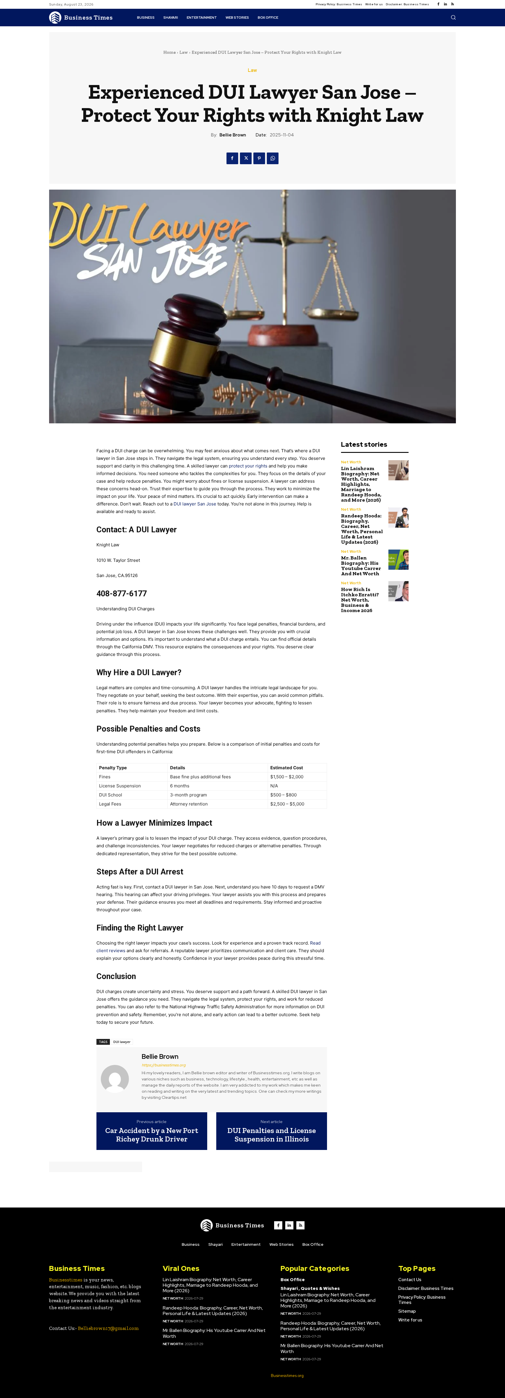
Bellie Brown (232, 135)
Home (169, 52)
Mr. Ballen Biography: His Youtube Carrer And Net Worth (361, 566)
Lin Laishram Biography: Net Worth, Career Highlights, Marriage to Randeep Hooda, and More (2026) (361, 484)
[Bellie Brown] (118, 1079)
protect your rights (248, 466)
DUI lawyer (122, 1042)
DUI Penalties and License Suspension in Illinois (271, 1134)
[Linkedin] (445, 4)
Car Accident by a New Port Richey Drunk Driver (151, 1134)
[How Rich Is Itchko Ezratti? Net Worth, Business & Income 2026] (398, 591)
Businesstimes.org (287, 1375)
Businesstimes (65, 1280)
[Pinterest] (259, 158)
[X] (246, 158)
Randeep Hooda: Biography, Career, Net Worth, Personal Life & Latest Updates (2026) (362, 528)
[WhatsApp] (273, 158)
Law (183, 52)
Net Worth (351, 462)
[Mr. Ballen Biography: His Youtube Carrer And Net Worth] (398, 560)
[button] (453, 17)
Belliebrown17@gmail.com (108, 1328)
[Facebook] (438, 4)
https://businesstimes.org (164, 1065)
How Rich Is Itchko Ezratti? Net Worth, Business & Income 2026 (360, 600)
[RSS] (452, 4)
